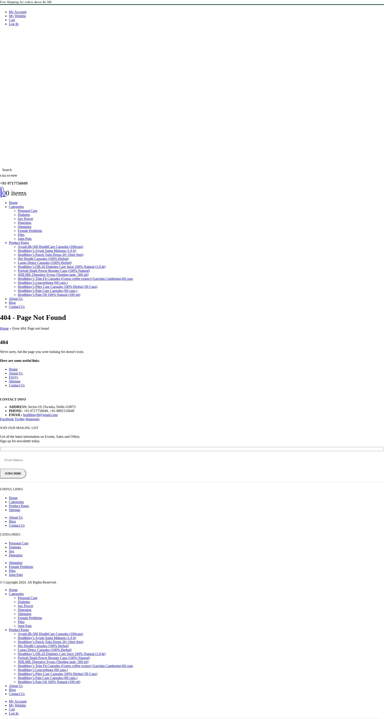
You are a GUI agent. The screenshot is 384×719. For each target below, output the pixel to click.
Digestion (24, 223)
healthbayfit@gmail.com (40, 415)
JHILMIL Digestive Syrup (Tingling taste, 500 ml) (53, 275)
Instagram (32, 419)
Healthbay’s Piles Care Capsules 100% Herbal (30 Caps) (57, 287)
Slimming (24, 227)
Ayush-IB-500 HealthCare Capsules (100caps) (50, 247)
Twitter (20, 419)
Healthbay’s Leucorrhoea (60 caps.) (43, 283)
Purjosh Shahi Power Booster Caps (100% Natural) (54, 271)
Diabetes (24, 215)
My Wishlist (17, 16)
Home (13, 203)
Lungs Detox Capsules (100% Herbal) (45, 263)
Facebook (7, 419)
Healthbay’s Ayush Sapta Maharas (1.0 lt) (47, 251)
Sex (11, 551)
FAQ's (13, 377)
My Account (17, 12)
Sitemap (14, 381)
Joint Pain (25, 239)
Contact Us (17, 307)
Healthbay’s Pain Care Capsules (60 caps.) (47, 291)
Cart (12, 20)
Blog (12, 303)
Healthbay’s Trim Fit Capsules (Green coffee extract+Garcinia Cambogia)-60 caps (75, 279)
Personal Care (27, 211)
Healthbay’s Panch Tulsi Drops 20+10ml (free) (50, 255)
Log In (13, 24)
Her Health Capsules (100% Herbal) (43, 259)
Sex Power (25, 219)
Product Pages (19, 243)
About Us (16, 299)
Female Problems (30, 231)
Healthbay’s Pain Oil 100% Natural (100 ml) (49, 295)
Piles (21, 235)
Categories (16, 207)
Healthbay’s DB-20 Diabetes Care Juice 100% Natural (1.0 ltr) (62, 267)
